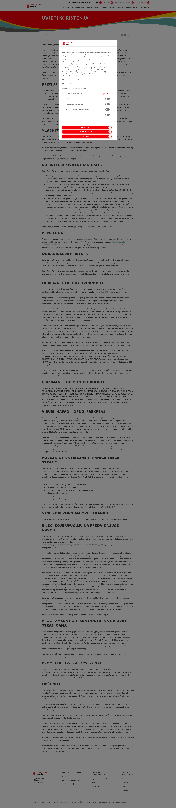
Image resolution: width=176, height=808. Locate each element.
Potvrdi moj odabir (86, 132)
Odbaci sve (86, 136)
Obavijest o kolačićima (68, 83)
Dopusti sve (85, 127)
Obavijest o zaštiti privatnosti (70, 79)
